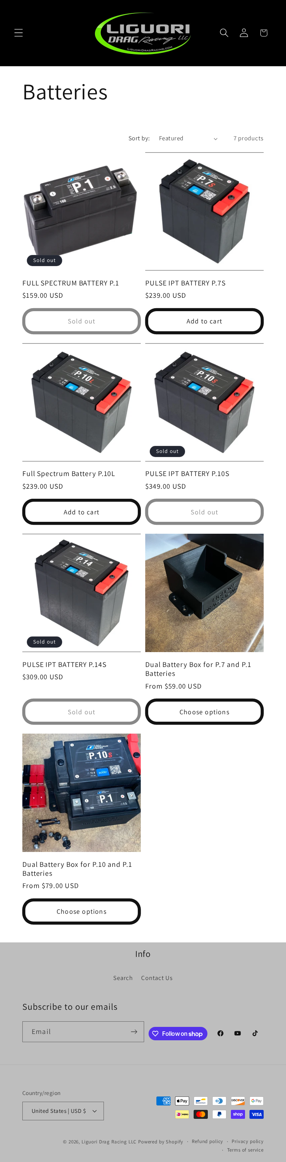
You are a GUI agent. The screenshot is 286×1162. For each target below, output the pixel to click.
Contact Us (156, 978)
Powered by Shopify (160, 1142)
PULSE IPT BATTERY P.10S (187, 473)
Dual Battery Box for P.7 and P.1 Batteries (198, 669)
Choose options (204, 712)
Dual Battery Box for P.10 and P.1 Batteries (77, 869)
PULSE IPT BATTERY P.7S (185, 282)
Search (123, 978)
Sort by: (139, 138)
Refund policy (207, 1141)
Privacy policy (248, 1141)
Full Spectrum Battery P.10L (68, 473)
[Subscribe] (134, 1031)
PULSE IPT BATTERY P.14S (64, 664)
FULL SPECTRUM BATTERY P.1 (70, 282)
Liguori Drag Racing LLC (109, 1142)
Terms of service (245, 1150)
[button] (19, 33)
